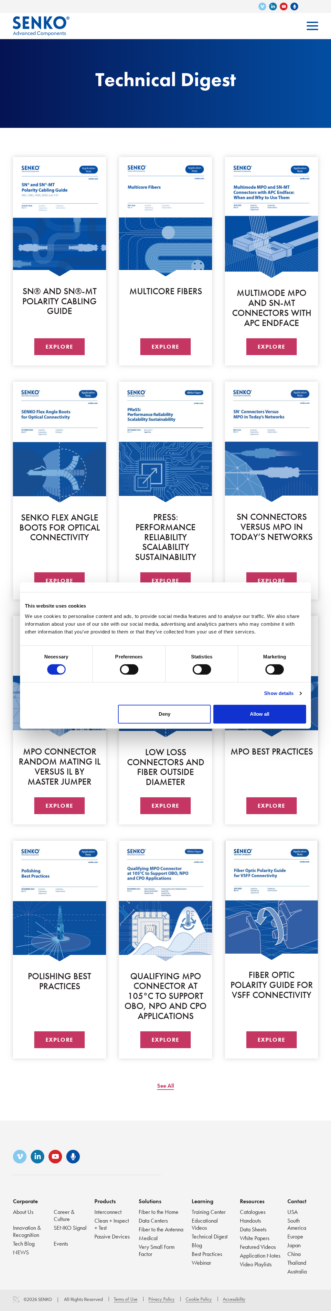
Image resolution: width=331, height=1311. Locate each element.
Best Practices (207, 1254)
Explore (60, 346)
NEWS (21, 1252)
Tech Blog (24, 1243)
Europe (295, 1236)
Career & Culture (64, 1215)
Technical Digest (210, 1236)
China (294, 1254)
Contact (296, 1201)
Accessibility (234, 1299)
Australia (297, 1271)
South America (296, 1224)
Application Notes (260, 1255)
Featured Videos (258, 1246)
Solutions (150, 1201)
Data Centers (153, 1220)
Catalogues (252, 1212)
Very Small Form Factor (157, 1250)
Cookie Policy (199, 1299)
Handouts (250, 1220)
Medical (148, 1238)
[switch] (129, 669)
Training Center (209, 1212)
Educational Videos (205, 1224)
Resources (252, 1201)
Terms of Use (125, 1299)
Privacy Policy (161, 1299)
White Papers (254, 1238)
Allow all (259, 714)
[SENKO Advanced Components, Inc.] (41, 21)
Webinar (201, 1262)
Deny (164, 714)
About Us (23, 1212)
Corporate (25, 1201)
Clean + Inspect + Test (111, 1224)
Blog (197, 1245)
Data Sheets (253, 1229)
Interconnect (108, 1212)
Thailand (296, 1262)
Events (61, 1243)
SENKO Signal (70, 1227)
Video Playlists (256, 1264)
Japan (294, 1245)
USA (292, 1212)
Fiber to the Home (158, 1212)
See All (165, 1085)
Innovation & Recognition (27, 1231)
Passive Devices (112, 1236)
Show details (279, 693)
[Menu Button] (312, 26)
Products (105, 1201)
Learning (202, 1201)
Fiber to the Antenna (161, 1229)
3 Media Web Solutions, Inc (16, 1299)
